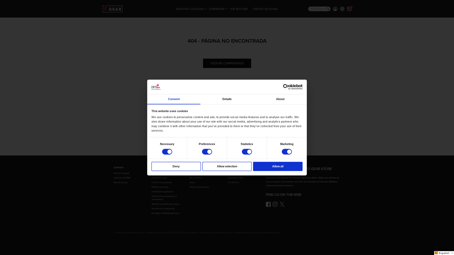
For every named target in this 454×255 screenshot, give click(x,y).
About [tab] (280, 99)
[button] (444, 253)
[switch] (207, 151)
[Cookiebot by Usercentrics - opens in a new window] (287, 87)
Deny (176, 166)
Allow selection (227, 166)
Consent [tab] (174, 99)
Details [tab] (227, 99)
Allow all (277, 166)
